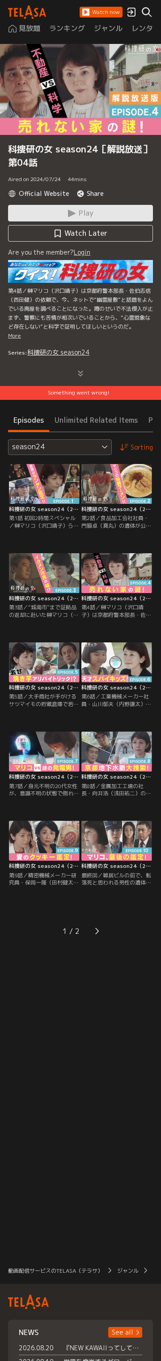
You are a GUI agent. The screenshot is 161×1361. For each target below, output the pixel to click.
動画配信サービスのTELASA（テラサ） (55, 1270)
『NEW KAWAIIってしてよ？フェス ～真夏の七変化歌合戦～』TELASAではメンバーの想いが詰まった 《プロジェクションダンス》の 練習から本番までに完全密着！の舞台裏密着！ (103, 1348)
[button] (101, 12)
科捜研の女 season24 (58, 352)
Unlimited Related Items (96, 420)
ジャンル (128, 1270)
